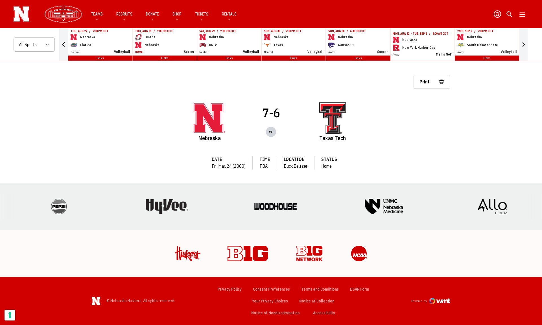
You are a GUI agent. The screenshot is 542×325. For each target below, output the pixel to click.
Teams (97, 14)
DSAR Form (359, 289)
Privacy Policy (230, 289)
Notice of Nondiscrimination (275, 312)
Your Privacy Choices (270, 301)
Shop (177, 14)
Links (100, 58)
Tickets (201, 14)
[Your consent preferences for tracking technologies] (10, 315)
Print (424, 82)
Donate (152, 14)
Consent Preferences (271, 289)
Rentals (229, 14)
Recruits (124, 14)
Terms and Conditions (320, 289)
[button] (63, 44)
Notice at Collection (316, 301)
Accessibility (324, 312)
